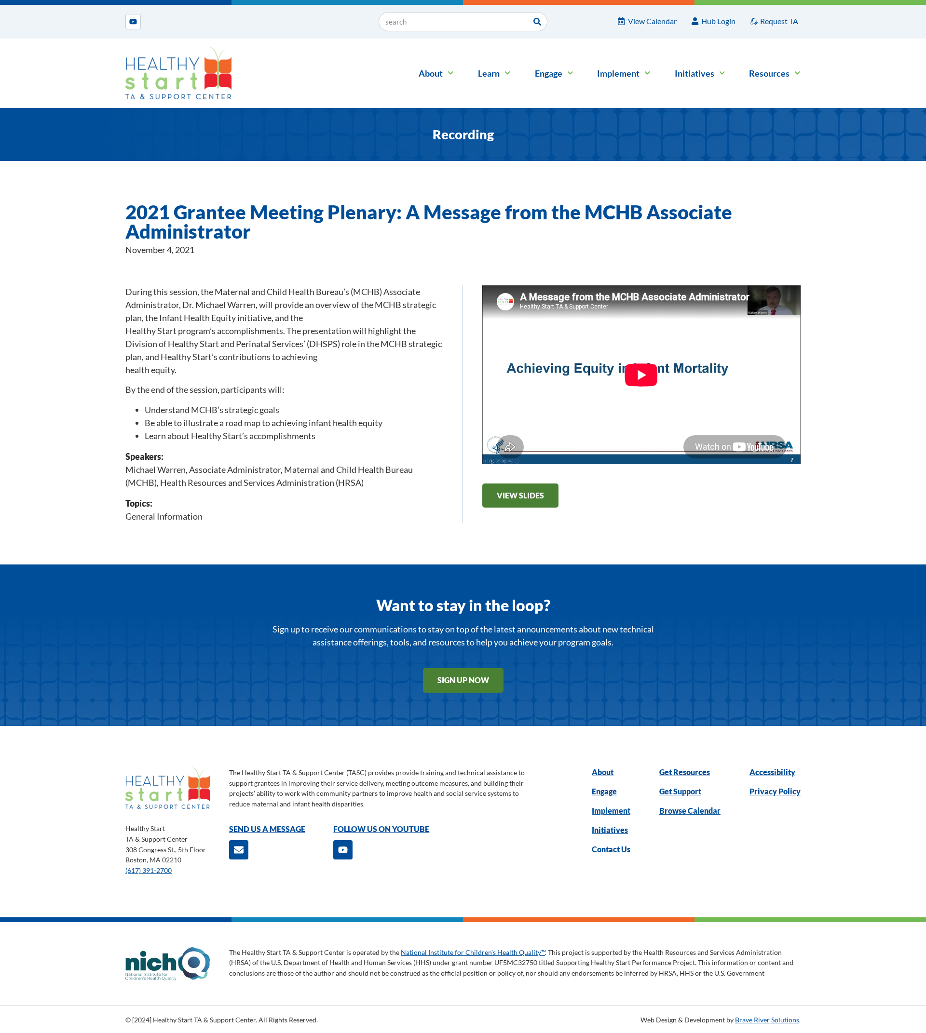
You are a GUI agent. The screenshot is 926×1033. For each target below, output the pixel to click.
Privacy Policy (775, 791)
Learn (489, 73)
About (431, 73)
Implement (618, 73)
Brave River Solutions (767, 1020)
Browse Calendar (690, 810)
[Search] (537, 22)
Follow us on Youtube (381, 828)
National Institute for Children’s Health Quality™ (473, 952)
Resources (769, 73)
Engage (548, 73)
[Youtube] (133, 21)
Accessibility (772, 772)
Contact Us (611, 849)
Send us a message (267, 828)
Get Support (680, 791)
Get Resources (684, 772)
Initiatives (694, 73)
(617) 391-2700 (148, 870)
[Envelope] (238, 849)
